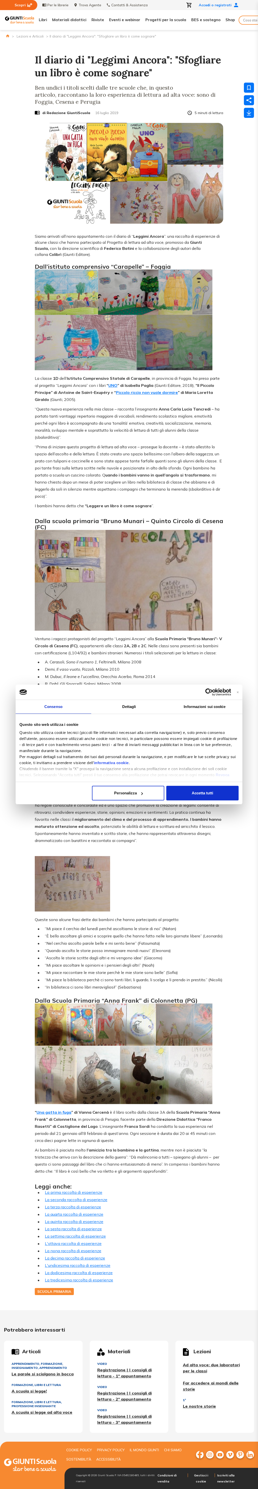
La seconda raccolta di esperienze (76, 1199)
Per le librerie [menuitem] (58, 5)
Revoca (223, 775)
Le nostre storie (199, 1406)
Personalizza (125, 793)
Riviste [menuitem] (97, 19)
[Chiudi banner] (238, 692)
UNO (112, 385)
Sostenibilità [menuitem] (78, 1459)
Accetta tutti (202, 793)
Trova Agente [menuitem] (90, 5)
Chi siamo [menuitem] (173, 1450)
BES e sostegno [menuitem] (205, 19)
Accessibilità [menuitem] (108, 1459)
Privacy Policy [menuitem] (111, 1450)
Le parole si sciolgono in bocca (43, 1373)
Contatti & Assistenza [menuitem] (129, 5)
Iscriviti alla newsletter (226, 1478)
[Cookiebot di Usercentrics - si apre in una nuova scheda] (209, 692)
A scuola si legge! (29, 1391)
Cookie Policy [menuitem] (79, 1450)
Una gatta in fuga (54, 1112)
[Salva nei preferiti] (249, 88)
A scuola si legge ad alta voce (42, 1412)
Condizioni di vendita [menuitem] (167, 1478)
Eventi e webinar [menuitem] (124, 19)
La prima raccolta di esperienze (73, 1192)
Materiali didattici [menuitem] (69, 19)
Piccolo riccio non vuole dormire (147, 392)
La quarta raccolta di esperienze (74, 1214)
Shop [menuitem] (230, 19)
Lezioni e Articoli (30, 36)
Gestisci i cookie (201, 1478)
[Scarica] (249, 113)
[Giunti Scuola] (19, 20)
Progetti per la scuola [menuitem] (165, 19)
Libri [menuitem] (43, 19)
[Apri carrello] (189, 5)
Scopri (20, 5)
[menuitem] (200, 1455)
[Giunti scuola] (30, 1465)
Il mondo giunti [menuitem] (144, 1450)
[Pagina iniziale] (8, 36)
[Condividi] (249, 100)
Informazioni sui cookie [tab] (204, 706)
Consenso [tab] (53, 706)
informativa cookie (111, 763)
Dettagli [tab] (129, 706)
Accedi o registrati (215, 5)
